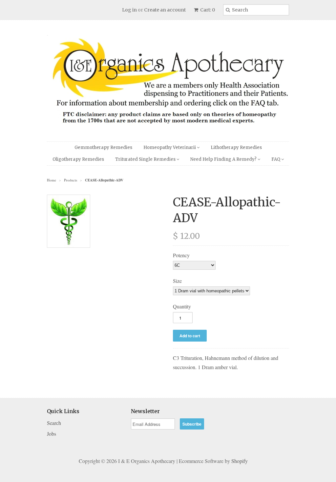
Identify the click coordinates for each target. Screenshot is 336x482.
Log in (129, 10)
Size (177, 280)
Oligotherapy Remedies (78, 159)
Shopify (239, 460)
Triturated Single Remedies (146, 159)
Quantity (182, 306)
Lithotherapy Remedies (236, 147)
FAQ (276, 159)
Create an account (165, 10)
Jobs (51, 433)
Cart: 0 (207, 10)
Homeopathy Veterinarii (170, 147)
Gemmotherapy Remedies (103, 147)
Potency (181, 255)
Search (54, 422)
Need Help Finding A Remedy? (224, 159)
